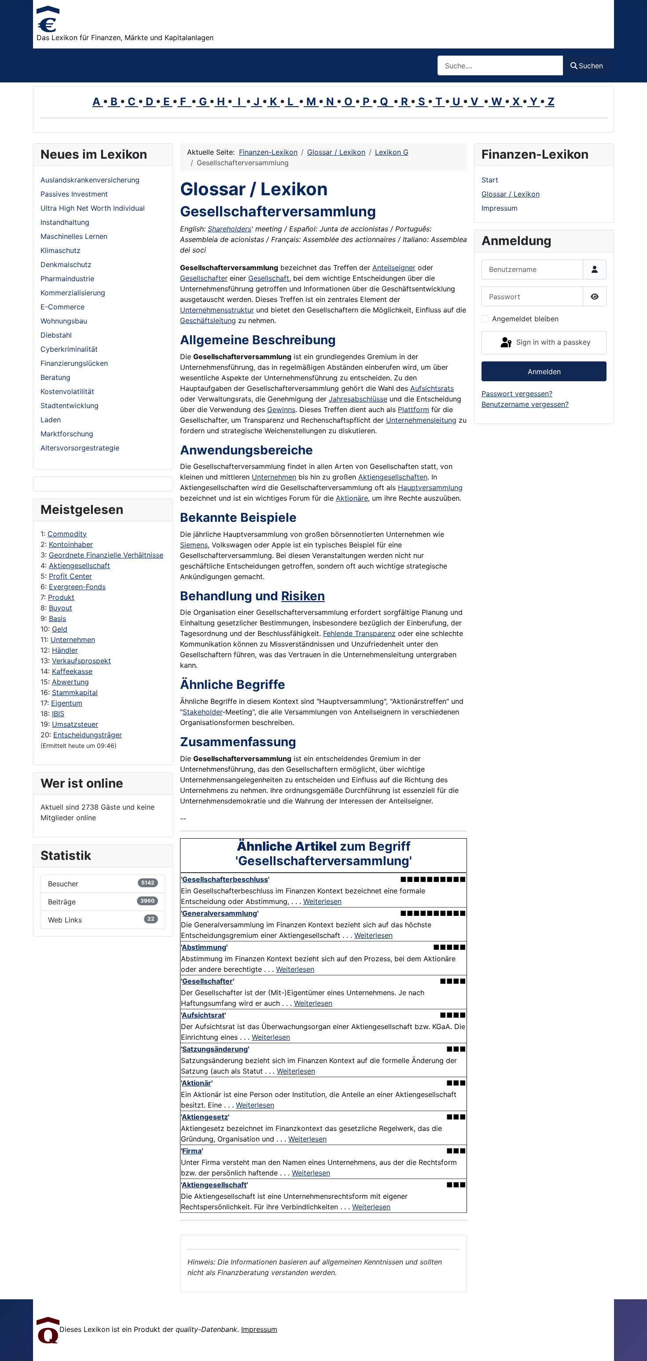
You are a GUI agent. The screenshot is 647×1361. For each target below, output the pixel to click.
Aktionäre (352, 498)
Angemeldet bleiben (525, 318)
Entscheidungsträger (87, 734)
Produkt (61, 597)
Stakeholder (202, 711)
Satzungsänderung (215, 1049)
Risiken (303, 595)
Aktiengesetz (205, 1116)
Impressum (500, 208)
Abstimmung (204, 947)
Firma (192, 1150)
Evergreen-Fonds (77, 586)
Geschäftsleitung (208, 320)
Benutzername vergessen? (525, 404)
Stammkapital (75, 692)
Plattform (413, 409)
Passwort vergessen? (517, 393)
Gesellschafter (204, 278)
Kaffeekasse (72, 671)
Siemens (194, 544)
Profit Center (70, 576)
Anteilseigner (393, 267)
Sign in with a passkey (552, 342)
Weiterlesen (322, 901)
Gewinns (281, 409)
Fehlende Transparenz (359, 633)
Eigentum (66, 703)
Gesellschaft (268, 278)
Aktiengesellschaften (392, 476)
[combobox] (500, 65)
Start (490, 179)
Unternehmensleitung (421, 420)
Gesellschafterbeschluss (225, 879)
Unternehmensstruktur (217, 309)
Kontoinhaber (71, 544)
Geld (59, 629)
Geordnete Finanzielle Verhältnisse (106, 554)
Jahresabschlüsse (358, 398)
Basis (57, 618)
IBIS (58, 713)
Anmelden (544, 371)
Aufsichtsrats (432, 388)
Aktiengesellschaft (79, 565)
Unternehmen (73, 639)
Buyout (60, 607)
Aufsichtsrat (203, 1015)
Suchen (591, 65)
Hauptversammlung (430, 487)
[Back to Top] (631, 1344)
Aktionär (196, 1082)
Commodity (67, 533)
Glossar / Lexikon (511, 194)
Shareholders (229, 228)
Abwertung (70, 681)
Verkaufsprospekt (81, 660)
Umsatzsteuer (75, 724)
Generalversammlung (219, 913)
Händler (65, 650)
